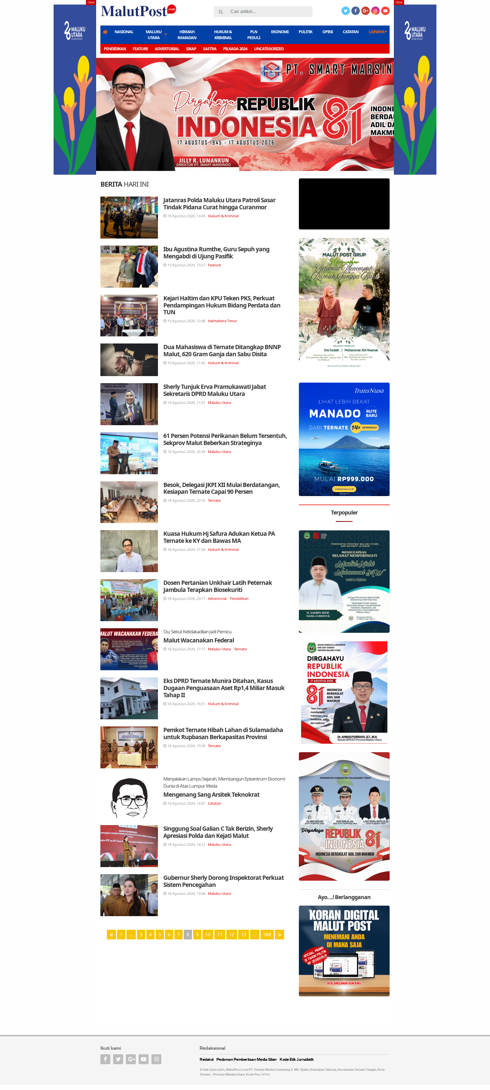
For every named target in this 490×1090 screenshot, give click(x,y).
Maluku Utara (154, 34)
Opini (327, 31)
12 (231, 934)
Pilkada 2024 (235, 48)
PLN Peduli (253, 34)
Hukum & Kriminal (223, 34)
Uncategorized (269, 48)
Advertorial (167, 48)
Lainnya (377, 31)
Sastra (209, 48)
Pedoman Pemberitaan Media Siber (246, 1060)
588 (267, 934)
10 (207, 934)
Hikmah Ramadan (187, 34)
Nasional (124, 31)
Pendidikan (115, 48)
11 (219, 934)
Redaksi (207, 1060)
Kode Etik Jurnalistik (297, 1060)
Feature (140, 48)
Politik (305, 31)
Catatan (350, 31)
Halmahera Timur (222, 320)
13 (243, 934)
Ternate (214, 500)
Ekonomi (279, 31)
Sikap (191, 48)
